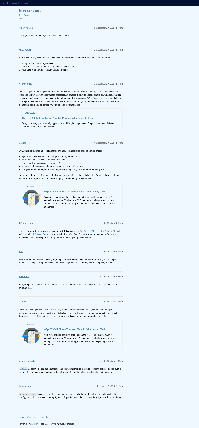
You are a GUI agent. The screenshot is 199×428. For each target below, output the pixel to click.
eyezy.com (30, 112)
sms (20, 19)
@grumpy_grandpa (28, 394)
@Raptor (23, 369)
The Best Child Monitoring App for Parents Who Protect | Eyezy (58, 117)
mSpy (70, 234)
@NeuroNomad (112, 231)
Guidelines (45, 417)
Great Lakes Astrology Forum (15, 3)
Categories (32, 417)
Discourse (34, 424)
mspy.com (29, 186)
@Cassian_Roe (39, 234)
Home (21, 417)
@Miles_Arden (97, 231)
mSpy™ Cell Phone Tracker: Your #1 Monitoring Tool (74, 191)
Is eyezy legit (30, 10)
